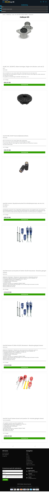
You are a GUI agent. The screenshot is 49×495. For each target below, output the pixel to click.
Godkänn (5, 479)
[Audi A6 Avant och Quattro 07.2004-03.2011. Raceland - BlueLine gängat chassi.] (24, 247)
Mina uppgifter (5, 454)
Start (27, 453)
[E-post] (12, 473)
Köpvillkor (28, 459)
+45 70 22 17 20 (31, 475)
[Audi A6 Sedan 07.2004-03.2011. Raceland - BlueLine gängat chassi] (24, 322)
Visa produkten (24, 84)
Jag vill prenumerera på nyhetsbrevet (13, 476)
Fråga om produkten (30, 464)
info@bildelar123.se (32, 478)
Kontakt (28, 456)
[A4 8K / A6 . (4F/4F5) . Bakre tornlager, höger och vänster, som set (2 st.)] (24, 43)
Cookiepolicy (29, 460)
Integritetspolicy (29, 462)
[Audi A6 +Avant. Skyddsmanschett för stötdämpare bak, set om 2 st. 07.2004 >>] (24, 180)
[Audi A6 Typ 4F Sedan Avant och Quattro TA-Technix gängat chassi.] (24, 395)
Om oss (28, 457)
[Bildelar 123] (8, 2)
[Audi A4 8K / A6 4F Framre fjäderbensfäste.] (24, 112)
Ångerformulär (29, 463)
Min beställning (5, 453)
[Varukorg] (43, 2)
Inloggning (4, 456)
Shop (27, 454)
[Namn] (12, 471)
